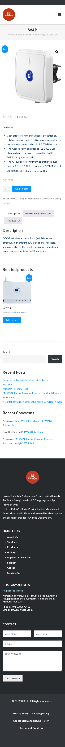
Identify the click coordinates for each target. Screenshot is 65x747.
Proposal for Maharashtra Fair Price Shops (25, 380)
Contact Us (14, 572)
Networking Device (42, 34)
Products (12, 547)
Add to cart (21, 188)
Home (10, 34)
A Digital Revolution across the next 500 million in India (32, 401)
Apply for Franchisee (19, 557)
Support (12, 562)
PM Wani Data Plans (32, 431)
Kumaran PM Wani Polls (15, 388)
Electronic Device (22, 34)
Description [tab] (13, 213)
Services (12, 542)
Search (6, 352)
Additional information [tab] (37, 213)
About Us (12, 536)
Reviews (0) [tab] (13, 220)
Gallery (11, 552)
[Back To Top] (56, 739)
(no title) (7, 384)
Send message (12, 678)
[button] (57, 52)
